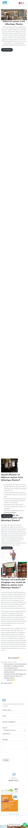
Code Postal (6, 733)
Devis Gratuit (7, 50)
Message (5, 739)
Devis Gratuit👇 (11, 680)
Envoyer (6, 760)
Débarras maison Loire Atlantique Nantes (15, 664)
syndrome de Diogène (10, 512)
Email (4, 716)
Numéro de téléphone (9, 722)
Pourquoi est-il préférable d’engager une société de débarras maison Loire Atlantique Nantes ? (15, 676)
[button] (25, 825)
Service (5, 727)
